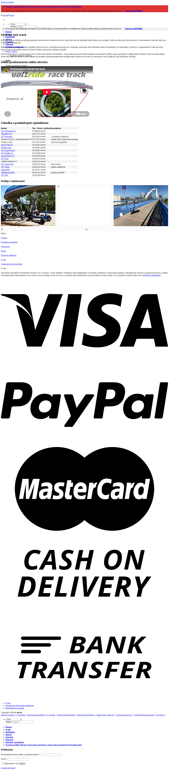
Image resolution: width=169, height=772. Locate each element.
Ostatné (9, 737)
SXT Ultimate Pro (8, 131)
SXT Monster (6, 136)
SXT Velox (5, 167)
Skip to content (7, 2)
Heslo (4, 759)
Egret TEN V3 (7, 145)
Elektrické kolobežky (86, 715)
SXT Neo (5, 158)
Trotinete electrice (124, 715)
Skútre (9, 734)
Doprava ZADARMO (134, 11)
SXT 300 (4, 175)
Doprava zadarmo (8, 255)
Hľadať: (13, 26)
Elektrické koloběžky (66, 715)
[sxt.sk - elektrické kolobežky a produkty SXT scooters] (7, 15)
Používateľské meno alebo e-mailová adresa (20, 754)
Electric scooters (8, 715)
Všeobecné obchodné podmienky (20, 705)
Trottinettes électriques (143, 715)
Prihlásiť (22, 764)
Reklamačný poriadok (15, 708)
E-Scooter (21, 715)
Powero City (6, 147)
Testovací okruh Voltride (11, 264)
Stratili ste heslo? (8, 768)
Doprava (9, 44)
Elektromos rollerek (105, 715)
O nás (3, 259)
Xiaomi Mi (5, 169)
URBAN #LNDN (8, 172)
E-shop (4, 238)
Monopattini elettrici (36, 715)
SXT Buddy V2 (7, 153)
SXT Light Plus (7, 164)
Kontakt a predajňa (9, 242)
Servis (3, 251)
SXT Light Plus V (8, 150)
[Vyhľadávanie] (6, 725)
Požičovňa (5, 246)
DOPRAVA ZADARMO (151, 275)
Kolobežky (10, 37)
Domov (9, 32)
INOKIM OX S (6, 134)
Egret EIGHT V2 (7, 156)
